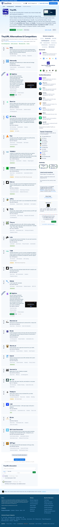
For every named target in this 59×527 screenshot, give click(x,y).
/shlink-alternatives (6, 279)
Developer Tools (11, 517)
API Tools (42, 38)
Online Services (44, 44)
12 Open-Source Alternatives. (10, 41)
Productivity (12, 519)
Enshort (20, 24)
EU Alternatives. (20, 41)
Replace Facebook (48, 501)
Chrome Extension (34, 503)
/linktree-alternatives (6, 166)
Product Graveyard (48, 507)
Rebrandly (23, 21)
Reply (17, 475)
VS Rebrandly (45, 147)
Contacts (13, 510)
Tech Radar (46, 500)
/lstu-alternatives (6, 235)
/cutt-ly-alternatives (6, 115)
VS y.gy (43, 152)
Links (41, 42)
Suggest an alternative (19, 459)
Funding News (33, 507)
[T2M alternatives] (7, 251)
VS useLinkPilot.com (46, 136)
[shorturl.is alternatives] (7, 370)
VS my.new (44, 143)
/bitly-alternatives (6, 46)
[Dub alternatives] (7, 268)
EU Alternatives (47, 512)
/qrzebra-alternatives (6, 441)
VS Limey (44, 158)
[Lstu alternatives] (7, 237)
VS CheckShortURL (46, 156)
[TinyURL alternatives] (5, 11)
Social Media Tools (52, 44)
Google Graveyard (48, 509)
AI (1, 517)
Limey (47, 207)
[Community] (26, 3)
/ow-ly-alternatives (6, 207)
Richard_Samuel (8, 481)
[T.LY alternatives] (7, 380)
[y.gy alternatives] (7, 404)
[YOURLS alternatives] (7, 152)
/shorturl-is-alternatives (7, 368)
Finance (11, 520)
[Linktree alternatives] (7, 168)
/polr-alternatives (6, 134)
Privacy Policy (9, 523)
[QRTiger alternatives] (7, 443)
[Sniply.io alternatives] (7, 392)
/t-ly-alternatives (5, 378)
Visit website (12, 29)
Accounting (23, 519)
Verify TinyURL (48, 29)
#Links (28, 43)
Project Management (46, 519)
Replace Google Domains (49, 511)
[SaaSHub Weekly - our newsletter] (24, 3)
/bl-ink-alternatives (6, 329)
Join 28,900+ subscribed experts (48, 224)
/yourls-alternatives (6, 150)
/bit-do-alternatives (6, 416)
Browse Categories (34, 500)
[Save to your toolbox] (5, 15)
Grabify (34, 23)
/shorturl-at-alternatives (7, 319)
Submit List (32, 509)
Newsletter (32, 511)
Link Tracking (53, 40)
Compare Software (34, 501)
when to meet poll (50, 523)
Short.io (31, 21)
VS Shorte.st (44, 145)
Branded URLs (48, 38)
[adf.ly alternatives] (7, 199)
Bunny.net (26, 523)
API (24, 510)
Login (57, 0)
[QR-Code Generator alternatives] (7, 430)
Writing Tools (38, 519)
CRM (2, 519)
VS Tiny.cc (44, 138)
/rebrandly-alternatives (7, 59)
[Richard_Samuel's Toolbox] (3, 482)
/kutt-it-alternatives (6, 354)
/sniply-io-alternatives (7, 390)
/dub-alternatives (6, 266)
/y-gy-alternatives (6, 402)
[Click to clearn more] (29, 491)
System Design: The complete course (47, 174)
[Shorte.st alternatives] (7, 346)
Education (16, 520)
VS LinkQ (44, 149)
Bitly (19, 21)
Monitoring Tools (5, 520)
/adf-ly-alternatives (6, 197)
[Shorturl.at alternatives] (7, 321)
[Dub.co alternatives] (7, 182)
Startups (15, 0)
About (21, 510)
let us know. (53, 191)
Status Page (26, 29)
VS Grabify (44, 140)
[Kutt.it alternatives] (7, 356)
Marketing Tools (54, 42)
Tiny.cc (27, 23)
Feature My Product (43, 3)
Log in (4, 471)
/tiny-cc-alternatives (6, 221)
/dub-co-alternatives (6, 180)
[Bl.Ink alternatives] (7, 331)
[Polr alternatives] (7, 136)
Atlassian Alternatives (48, 505)
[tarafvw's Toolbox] (3, 476)
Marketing (18, 519)
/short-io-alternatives (6, 100)
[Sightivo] (7, 74)
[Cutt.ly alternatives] (7, 116)
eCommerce (29, 519)
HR (33, 519)
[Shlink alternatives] (7, 281)
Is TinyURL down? (48, 197)
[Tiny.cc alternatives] (7, 223)
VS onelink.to (45, 151)
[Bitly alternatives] (7, 48)
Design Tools (19, 517)
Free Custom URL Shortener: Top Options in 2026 (36, 24)
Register (53, 0)
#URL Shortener (14, 43)
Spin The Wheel (38, 523)
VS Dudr (44, 154)
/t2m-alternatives (6, 249)
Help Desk (6, 519)
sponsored (44, 491)
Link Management (45, 40)
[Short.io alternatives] (7, 102)
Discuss (17, 510)
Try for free (12, 94)
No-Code (5, 517)
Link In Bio (54, 38)
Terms (14, 523)
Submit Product (53, 3)
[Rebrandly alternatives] (7, 61)
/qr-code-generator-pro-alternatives (10, 428)
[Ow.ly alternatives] (7, 209)
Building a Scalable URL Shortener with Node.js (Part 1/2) (47, 177)
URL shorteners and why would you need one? (48, 181)
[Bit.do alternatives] (7, 418)
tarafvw (6, 475)
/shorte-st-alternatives (7, 344)
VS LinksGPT (45, 142)
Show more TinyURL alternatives (19, 455)
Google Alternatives (48, 503)
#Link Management (5, 43)
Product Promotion (5, 510)
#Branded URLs (22, 43)
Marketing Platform (47, 42)
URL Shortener (51, 46)
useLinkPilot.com (20, 23)
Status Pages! (33, 505)
